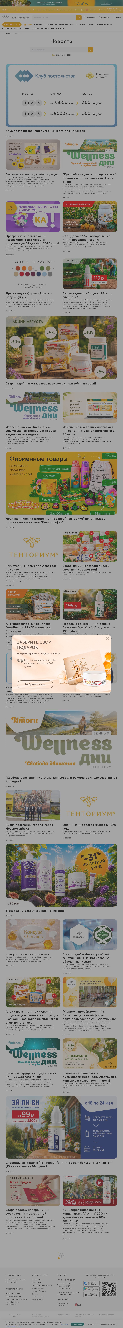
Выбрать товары (35, 684)
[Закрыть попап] (107, 638)
